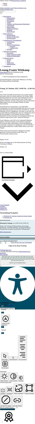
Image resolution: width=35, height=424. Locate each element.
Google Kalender (4, 205)
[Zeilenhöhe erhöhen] (2, 327)
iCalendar (2, 206)
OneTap (10, 305)
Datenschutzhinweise (24, 251)
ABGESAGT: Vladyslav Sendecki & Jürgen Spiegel (17, 216)
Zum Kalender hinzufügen (8, 180)
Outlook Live (3, 209)
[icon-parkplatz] (7, 243)
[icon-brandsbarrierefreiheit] (1, 243)
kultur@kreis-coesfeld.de (19, 0)
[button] (0, 266)
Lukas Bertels (3, 72)
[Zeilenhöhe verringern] (2, 333)
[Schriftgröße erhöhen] (2, 306)
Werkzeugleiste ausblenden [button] (7, 308)
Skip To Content (4, 407)
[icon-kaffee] (21, 242)
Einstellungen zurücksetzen (7, 409)
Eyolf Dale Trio (7, 217)
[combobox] (17, 260)
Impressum (3, 253)
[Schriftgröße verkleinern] (2, 312)
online (8, 142)
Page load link (4, 254)
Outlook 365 (3, 208)
